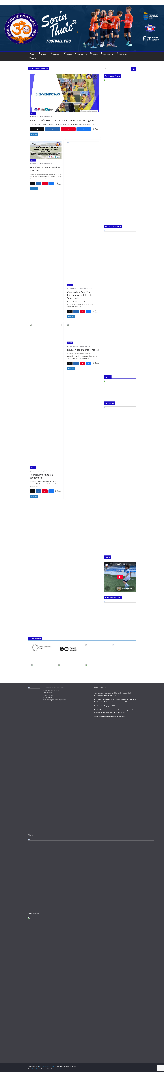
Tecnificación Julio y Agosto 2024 (104, 706)
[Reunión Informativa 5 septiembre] (46, 395)
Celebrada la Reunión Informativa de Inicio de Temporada (79, 295)
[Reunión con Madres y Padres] (83, 333)
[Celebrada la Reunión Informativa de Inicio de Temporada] (83, 212)
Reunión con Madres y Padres (83, 349)
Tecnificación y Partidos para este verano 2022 (109, 716)
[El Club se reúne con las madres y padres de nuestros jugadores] (64, 93)
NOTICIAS (33, 113)
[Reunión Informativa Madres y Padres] (46, 150)
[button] (47, 54)
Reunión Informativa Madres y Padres (45, 169)
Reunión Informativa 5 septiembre (41, 476)
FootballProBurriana (46, 117)
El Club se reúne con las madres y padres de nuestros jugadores (63, 120)
